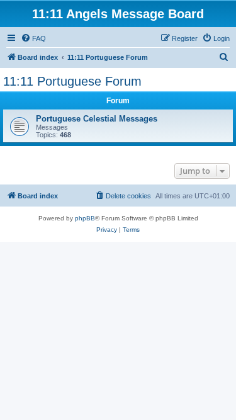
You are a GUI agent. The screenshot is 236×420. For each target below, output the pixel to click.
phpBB (85, 218)
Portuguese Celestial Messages (96, 118)
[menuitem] (33, 38)
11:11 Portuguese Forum (72, 81)
